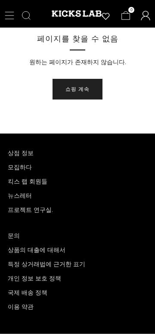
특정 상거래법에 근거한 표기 (46, 264)
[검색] (26, 15)
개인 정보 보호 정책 (34, 278)
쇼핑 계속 (77, 89)
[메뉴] (9, 15)
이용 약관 (21, 307)
